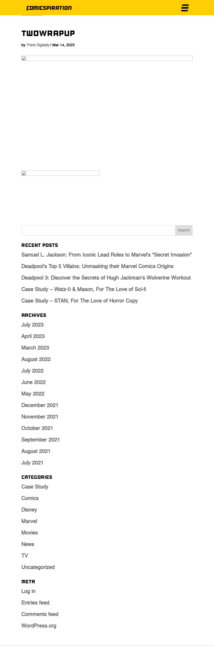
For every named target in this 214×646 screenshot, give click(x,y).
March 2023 (35, 348)
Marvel (29, 521)
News (27, 544)
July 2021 (32, 463)
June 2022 (33, 382)
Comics (30, 498)
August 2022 (36, 359)
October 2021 (37, 428)
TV (24, 556)
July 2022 (32, 371)
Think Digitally (37, 45)
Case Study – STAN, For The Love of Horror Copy (79, 301)
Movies (29, 533)
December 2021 (39, 405)
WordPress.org (38, 626)
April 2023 (33, 336)
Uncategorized (38, 567)
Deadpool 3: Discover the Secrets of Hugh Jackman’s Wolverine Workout (106, 278)
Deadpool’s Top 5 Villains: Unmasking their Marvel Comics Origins (97, 266)
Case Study (34, 487)
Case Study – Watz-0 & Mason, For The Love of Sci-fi (83, 289)
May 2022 (32, 394)
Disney (29, 510)
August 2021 (36, 451)
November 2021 (39, 417)
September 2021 (40, 440)
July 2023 (32, 325)
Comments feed (39, 614)
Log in (28, 591)
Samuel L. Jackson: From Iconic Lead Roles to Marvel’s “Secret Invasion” (106, 255)
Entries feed (35, 603)
